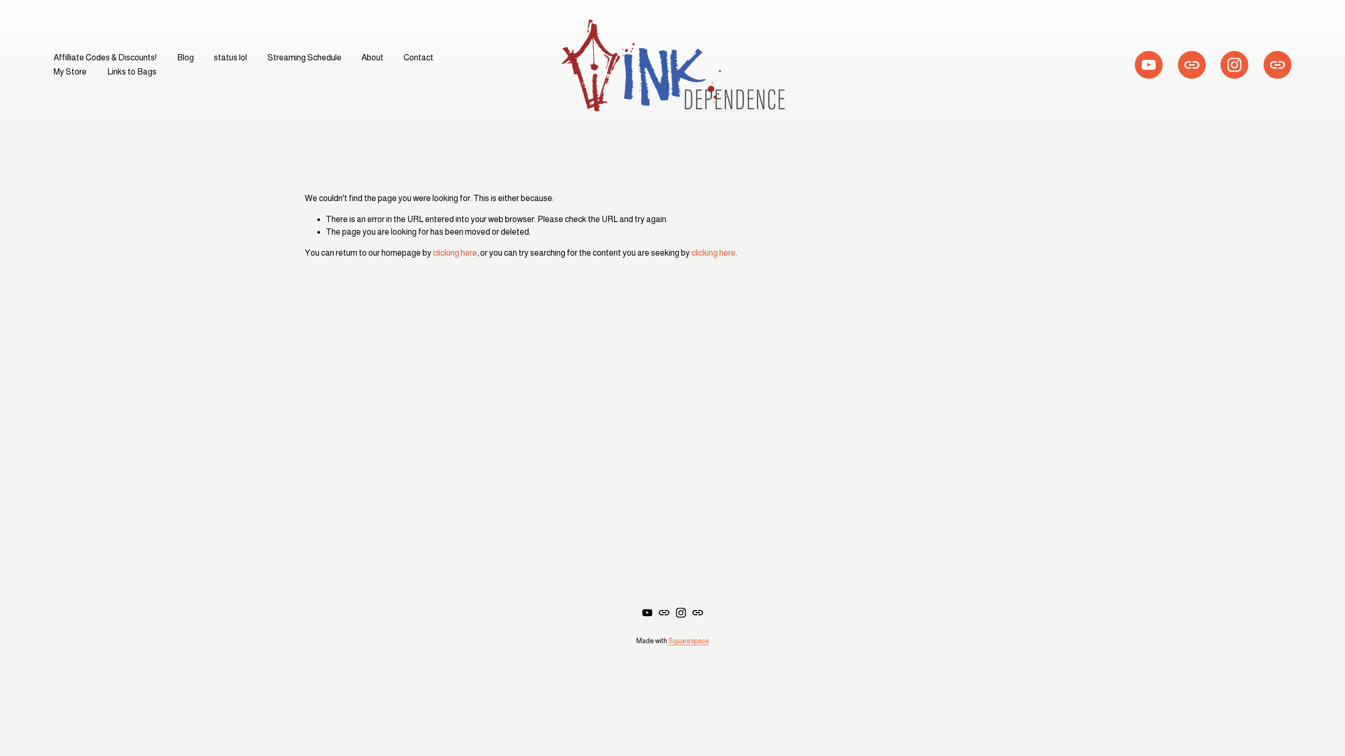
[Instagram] (1234, 65)
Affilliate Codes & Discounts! (105, 57)
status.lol (230, 57)
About (372, 57)
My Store (70, 71)
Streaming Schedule (304, 57)
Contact (418, 57)
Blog (185, 57)
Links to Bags (132, 71)
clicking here (455, 252)
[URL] (1192, 65)
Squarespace (688, 641)
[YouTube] (1149, 65)
